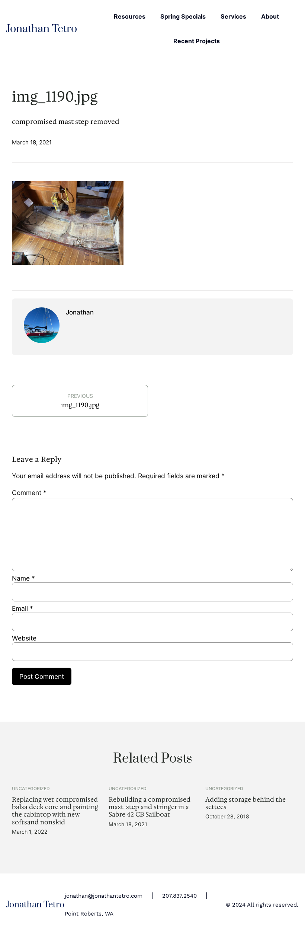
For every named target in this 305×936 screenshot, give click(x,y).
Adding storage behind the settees (245, 803)
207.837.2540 (179, 895)
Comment (29, 492)
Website (24, 638)
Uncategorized (31, 788)
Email (22, 608)
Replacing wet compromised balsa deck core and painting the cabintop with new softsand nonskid (55, 811)
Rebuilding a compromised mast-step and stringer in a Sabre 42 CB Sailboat (149, 807)
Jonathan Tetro (41, 29)
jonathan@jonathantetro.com (103, 895)
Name (23, 578)
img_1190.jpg (80, 404)
